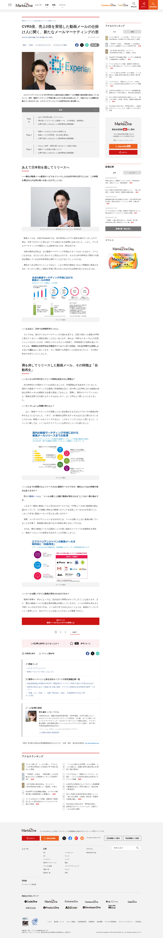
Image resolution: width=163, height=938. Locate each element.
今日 (114, 32)
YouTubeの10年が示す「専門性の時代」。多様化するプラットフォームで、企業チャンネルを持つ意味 (82, 806)
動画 (24, 45)
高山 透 (48, 37)
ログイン (124, 152)
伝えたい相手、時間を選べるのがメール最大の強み (57, 146)
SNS (66, 873)
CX (44, 856)
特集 (53, 5)
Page (29, 135)
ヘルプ (49, 922)
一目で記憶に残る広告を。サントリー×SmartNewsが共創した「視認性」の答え (41, 785)
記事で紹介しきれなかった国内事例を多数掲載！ (56, 124)
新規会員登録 (124, 146)
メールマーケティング (43, 45)
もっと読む (30, 695)
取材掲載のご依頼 (132, 838)
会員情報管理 (82, 922)
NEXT (74, 632)
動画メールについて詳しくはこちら (40, 671)
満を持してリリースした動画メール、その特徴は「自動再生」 (61, 120)
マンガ (67, 856)
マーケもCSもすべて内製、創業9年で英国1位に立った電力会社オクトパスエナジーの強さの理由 (42, 801)
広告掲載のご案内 (113, 838)
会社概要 (100, 922)
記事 (47, 5)
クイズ (67, 859)
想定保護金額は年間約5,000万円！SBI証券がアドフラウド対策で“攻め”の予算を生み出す (60, 683)
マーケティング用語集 (29, 884)
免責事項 (91, 922)
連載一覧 (46, 869)
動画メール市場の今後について (50, 149)
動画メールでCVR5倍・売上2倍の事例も (53, 135)
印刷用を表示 (30, 653)
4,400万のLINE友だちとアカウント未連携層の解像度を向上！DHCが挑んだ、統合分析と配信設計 (82, 786)
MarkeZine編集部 (27, 37)
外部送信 (138, 922)
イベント (62, 5)
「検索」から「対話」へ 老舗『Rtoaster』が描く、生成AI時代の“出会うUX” (56, 693)
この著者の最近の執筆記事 (49, 732)
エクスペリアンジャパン (36, 668)
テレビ (67, 869)
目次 (60, 109)
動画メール (34, 496)
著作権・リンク (59, 922)
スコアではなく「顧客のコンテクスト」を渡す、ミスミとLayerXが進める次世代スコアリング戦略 (82, 776)
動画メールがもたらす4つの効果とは (52, 131)
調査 (66, 862)
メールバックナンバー (124, 140)
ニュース (38, 5)
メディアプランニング (72, 866)
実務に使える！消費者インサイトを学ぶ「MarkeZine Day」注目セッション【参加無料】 (122, 182)
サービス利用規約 (110, 922)
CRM (31, 45)
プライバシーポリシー (126, 922)
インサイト (46, 859)
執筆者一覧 (46, 873)
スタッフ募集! (70, 922)
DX (44, 852)
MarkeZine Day (91, 852)
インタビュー (69, 852)
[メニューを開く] (10, 5)
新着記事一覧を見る (123, 228)
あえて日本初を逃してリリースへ (50, 117)
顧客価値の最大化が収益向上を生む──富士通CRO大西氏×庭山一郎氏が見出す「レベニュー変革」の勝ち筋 (123, 200)
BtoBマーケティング (49, 862)
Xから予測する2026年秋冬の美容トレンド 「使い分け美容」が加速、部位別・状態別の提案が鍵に (83, 796)
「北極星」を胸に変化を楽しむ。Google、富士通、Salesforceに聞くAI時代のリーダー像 (122, 221)
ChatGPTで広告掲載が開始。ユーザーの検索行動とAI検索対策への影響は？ (42, 792)
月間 (132, 32)
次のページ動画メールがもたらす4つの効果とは (60, 621)
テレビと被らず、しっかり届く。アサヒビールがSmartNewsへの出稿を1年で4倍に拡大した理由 (42, 766)
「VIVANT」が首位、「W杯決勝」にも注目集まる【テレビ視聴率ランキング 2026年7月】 (42, 776)
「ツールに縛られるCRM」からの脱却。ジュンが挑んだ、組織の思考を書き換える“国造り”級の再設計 (82, 766)
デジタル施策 (47, 866)
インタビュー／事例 (60, 45)
